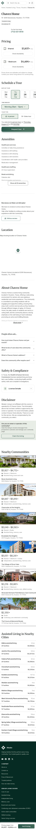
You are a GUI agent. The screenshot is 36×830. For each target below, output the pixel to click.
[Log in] (31, 3)
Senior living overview (8, 818)
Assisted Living (10, 7)
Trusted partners (6, 780)
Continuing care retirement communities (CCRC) (15, 808)
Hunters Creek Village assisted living (14, 730)
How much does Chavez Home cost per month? (15, 341)
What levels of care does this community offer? (15, 349)
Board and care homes (8, 805)
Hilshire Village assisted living (12, 691)
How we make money (8, 783)
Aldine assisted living (9, 643)
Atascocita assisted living (10, 714)
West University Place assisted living (14, 698)
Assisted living (5, 795)
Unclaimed (4, 24)
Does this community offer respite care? (15, 360)
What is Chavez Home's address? (13, 355)
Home (3, 7)
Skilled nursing (5, 815)
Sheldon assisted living (9, 683)
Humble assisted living (9, 675)
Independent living (7, 798)
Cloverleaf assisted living (10, 667)
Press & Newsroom (7, 777)
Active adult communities (8, 811)
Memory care (5, 801)
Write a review (12, 218)
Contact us (4, 770)
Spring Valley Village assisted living (13, 722)
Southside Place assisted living (12, 706)
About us (4, 767)
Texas (18, 7)
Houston (23, 7)
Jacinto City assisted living (11, 651)
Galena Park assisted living (11, 659)
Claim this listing (18, 436)
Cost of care (5, 792)
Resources (4, 774)
